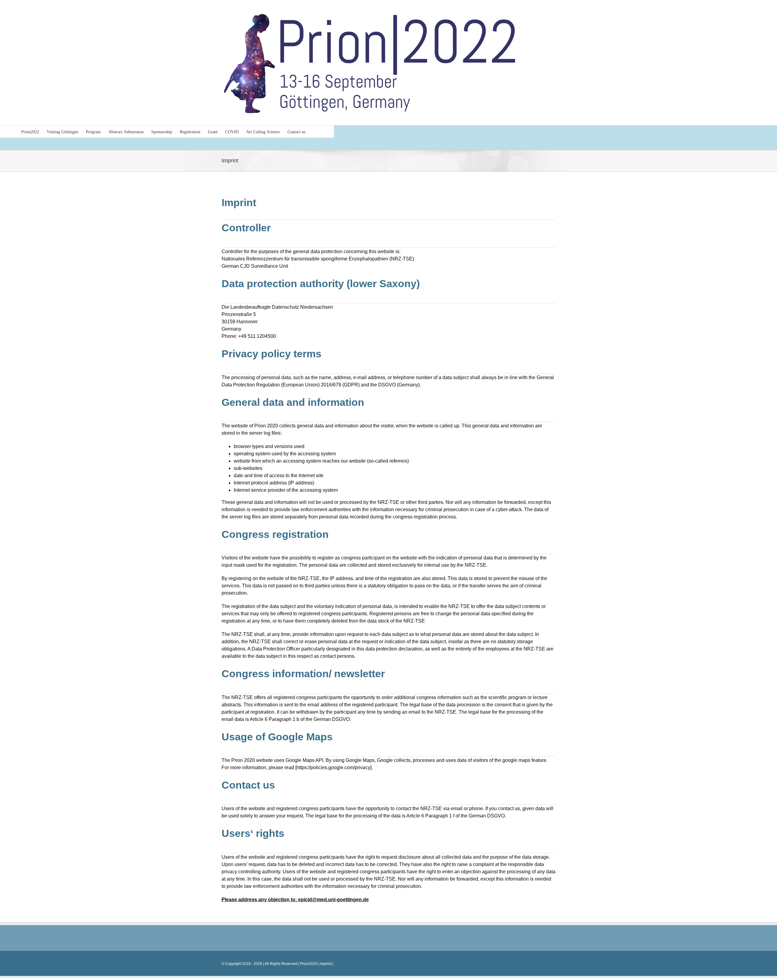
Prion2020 (308, 964)
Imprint (325, 964)
